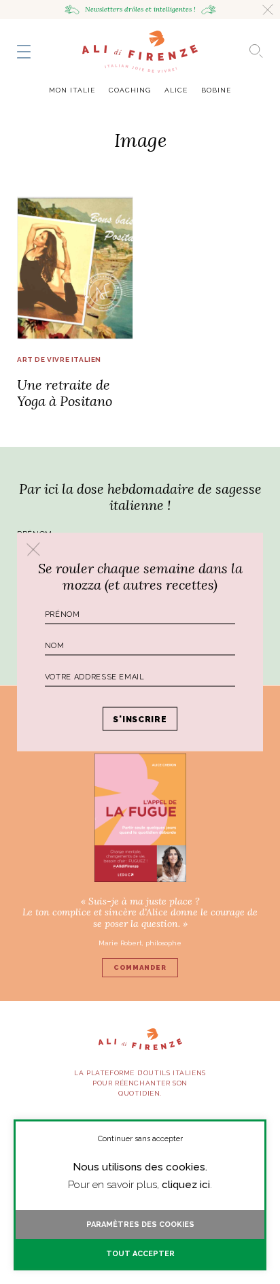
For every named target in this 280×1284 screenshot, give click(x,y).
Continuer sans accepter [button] (140, 1138)
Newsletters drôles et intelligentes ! (140, 9)
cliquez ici (186, 1185)
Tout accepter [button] (140, 1253)
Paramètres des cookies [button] (140, 1224)
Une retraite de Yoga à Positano (64, 392)
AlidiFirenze (140, 52)
